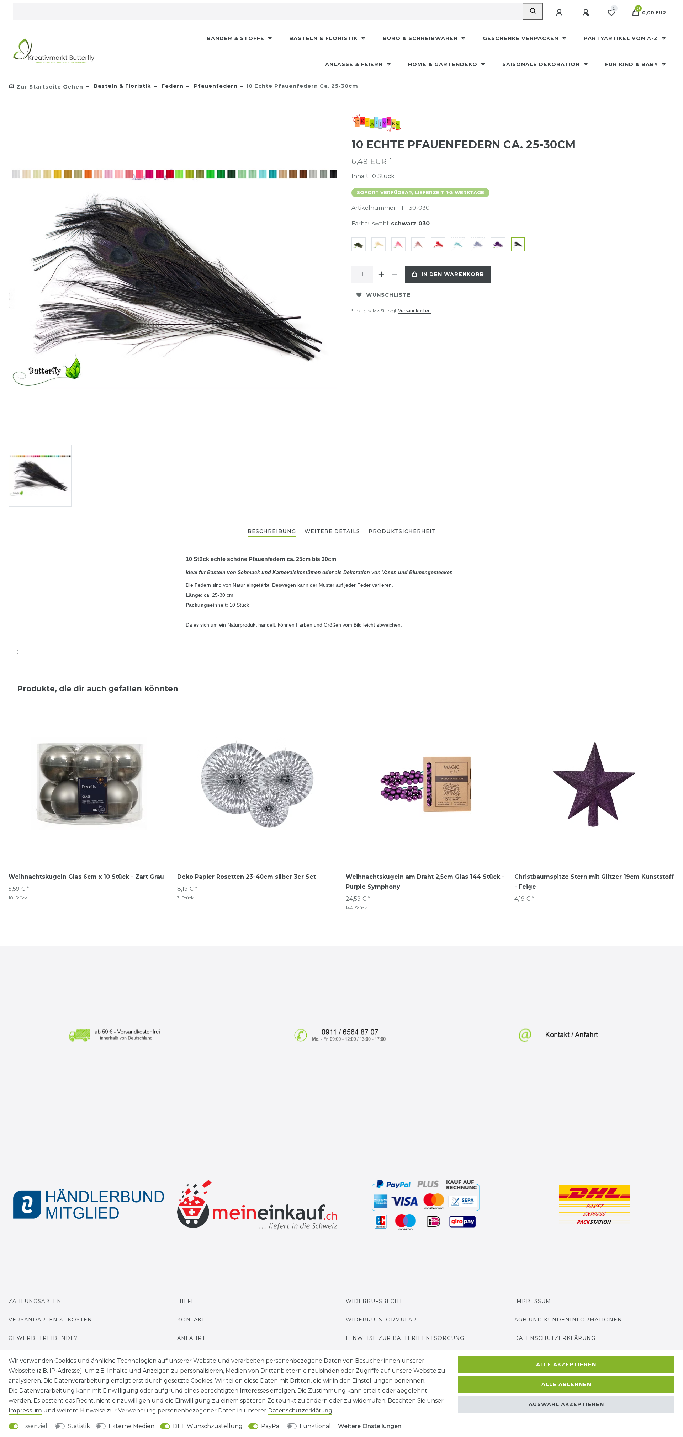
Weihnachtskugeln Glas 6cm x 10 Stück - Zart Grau (86, 876)
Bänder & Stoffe (236, 38)
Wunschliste (388, 295)
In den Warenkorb (453, 274)
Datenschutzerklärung (554, 1338)
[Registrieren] (586, 12)
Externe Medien (131, 1426)
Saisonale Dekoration (542, 64)
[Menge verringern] (394, 274)
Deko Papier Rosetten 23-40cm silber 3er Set (246, 876)
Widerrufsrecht (374, 1301)
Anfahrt (191, 1338)
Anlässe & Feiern (355, 64)
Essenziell (35, 1426)
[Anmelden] (560, 12)
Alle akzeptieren (566, 1364)
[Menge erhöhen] (381, 274)
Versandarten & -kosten (50, 1319)
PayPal (271, 1426)
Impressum (532, 1301)
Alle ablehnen (566, 1384)
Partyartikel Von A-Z (622, 38)
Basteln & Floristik (324, 38)
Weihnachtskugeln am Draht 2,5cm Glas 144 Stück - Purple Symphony (425, 881)
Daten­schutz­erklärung (300, 1410)
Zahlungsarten (35, 1301)
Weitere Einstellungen (369, 1426)
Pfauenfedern (215, 86)
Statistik (79, 1426)
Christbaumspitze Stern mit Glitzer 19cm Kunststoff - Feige (594, 881)
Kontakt (191, 1319)
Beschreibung (272, 531)
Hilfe (186, 1301)
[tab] (271, 531)
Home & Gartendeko (443, 64)
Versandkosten (414, 310)
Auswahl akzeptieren (566, 1404)
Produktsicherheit (402, 531)
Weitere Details (332, 531)
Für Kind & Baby (632, 64)
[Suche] (533, 11)
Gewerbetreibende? (43, 1338)
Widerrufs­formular (381, 1319)
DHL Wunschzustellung (208, 1426)
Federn (172, 86)
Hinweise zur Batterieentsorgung (405, 1338)
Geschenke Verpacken (521, 38)
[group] (89, 783)
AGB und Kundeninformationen (568, 1319)
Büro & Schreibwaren (421, 38)
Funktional (315, 1426)
